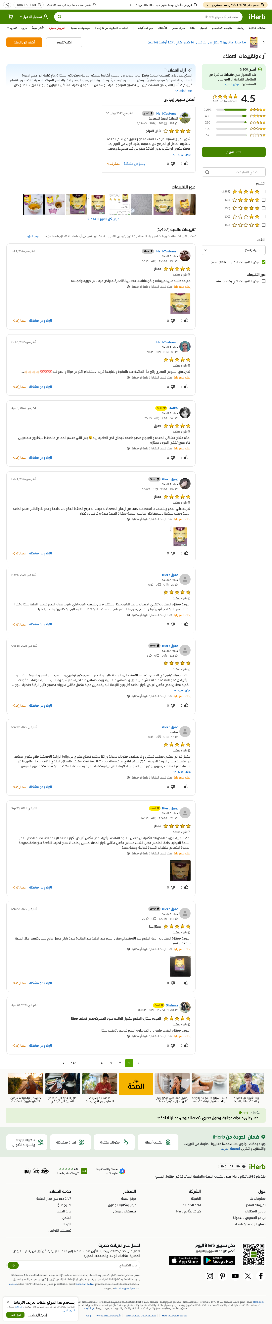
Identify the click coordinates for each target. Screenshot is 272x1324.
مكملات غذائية (257, 28)
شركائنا (19, 1306)
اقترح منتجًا (64, 1205)
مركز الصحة (128, 1198)
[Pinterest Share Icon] (222, 1276)
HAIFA (173, 408)
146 (73, 1063)
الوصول (88, 1315)
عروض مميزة (57, 28)
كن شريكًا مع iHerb (188, 1211)
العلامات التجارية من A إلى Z (111, 28)
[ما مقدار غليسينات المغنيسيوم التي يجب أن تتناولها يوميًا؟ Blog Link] (99, 1088)
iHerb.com (258, 1301)
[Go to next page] (64, 1063)
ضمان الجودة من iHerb (250, 1224)
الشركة (196, 1198)
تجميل (203, 28)
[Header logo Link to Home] (257, 16)
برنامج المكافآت (255, 1211)
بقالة (192, 28)
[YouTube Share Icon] (235, 1276)
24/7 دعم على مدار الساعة (53, 1198)
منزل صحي (178, 28)
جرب (24, 28)
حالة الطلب (64, 1211)
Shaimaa (172, 1005)
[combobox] (234, 250)
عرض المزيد (184, 154)
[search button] (59, 17)
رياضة (240, 28)
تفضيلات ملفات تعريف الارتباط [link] (141, 1315)
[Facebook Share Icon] (261, 1276)
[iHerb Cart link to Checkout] (11, 16)
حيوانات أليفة (145, 28)
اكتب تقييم (64, 42)
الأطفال (162, 28)
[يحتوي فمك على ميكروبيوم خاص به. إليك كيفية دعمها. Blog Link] (172, 1088)
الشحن (66, 1217)
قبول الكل (15, 1315)
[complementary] (141, 1315)
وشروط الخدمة (121, 1288)
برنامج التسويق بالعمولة (249, 1217)
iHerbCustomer (167, 113)
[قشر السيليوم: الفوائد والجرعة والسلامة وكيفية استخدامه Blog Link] (209, 1088)
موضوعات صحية (80, 28)
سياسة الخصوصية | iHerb (174, 1315)
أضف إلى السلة (24, 42)
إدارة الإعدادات (37, 1315)
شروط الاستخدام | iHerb (108, 1315)
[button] (7, 5)
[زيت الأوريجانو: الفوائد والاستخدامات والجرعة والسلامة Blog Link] (246, 1088)
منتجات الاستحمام (222, 28)
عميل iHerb (170, 479)
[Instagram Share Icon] (210, 1276)
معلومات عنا (258, 1198)
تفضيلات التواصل (59, 1230)
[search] (207, 172)
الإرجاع (67, 1224)
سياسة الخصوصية (85, 1283)
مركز (136, 1084)
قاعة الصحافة (192, 1205)
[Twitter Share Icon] (248, 1276)
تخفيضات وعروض (124, 1211)
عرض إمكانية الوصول (122, 1205)
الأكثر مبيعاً (38, 28)
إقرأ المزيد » (89, 1308)
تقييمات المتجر (256, 1205)
